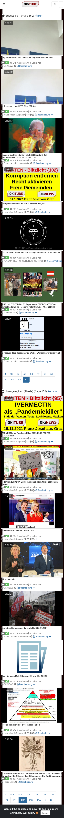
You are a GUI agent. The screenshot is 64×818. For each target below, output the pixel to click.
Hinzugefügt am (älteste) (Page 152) (25, 391)
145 (20, 794)
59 (51, 373)
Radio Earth (9, 781)
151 (15, 800)
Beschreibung (25, 65)
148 (44, 794)
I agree (45, 812)
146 (28, 794)
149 (52, 794)
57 (38, 373)
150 (7, 800)
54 (18, 373)
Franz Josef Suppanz (13, 114)
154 (39, 800)
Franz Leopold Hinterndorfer (16, 163)
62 (19, 379)
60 (6, 379)
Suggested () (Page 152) (20, 15)
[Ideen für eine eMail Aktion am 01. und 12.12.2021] (32, 657)
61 (12, 379)
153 (31, 800)
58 (45, 373)
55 (24, 373)
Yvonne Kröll (9, 312)
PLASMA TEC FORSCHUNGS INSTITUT (23, 260)
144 (12, 794)
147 (36, 794)
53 (11, 373)
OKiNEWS (8, 65)
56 (31, 373)
